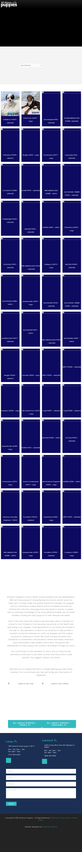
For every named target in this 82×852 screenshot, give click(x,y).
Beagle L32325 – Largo (30, 155)
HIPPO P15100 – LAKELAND (51, 375)
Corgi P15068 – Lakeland (72, 411)
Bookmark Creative (49, 827)
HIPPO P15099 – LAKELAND (72, 367)
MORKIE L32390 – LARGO (71, 481)
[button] (54, 4)
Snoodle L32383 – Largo (31, 375)
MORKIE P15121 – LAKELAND (31, 448)
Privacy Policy (64, 818)
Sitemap (54, 818)
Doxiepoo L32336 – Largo (10, 411)
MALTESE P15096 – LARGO (51, 438)
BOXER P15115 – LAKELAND (31, 190)
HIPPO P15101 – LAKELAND (72, 517)
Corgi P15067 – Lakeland (51, 411)
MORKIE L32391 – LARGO (51, 227)
